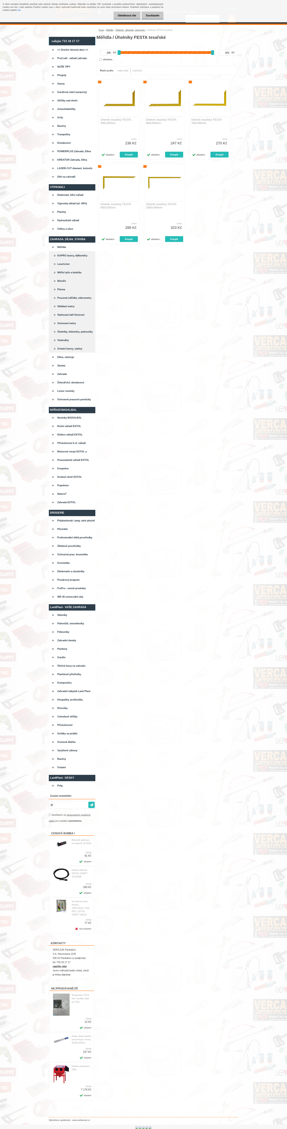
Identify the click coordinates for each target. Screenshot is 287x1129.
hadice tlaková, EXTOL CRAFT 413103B (80, 873)
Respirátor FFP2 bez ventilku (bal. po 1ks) (81, 998)
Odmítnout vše (127, 15)
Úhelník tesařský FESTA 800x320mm (115, 206)
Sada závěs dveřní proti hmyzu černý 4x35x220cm (81, 1039)
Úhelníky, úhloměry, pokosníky (130, 30)
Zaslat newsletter (60, 795)
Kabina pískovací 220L (81, 1068)
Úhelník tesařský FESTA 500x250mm (115, 121)
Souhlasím (152, 15)
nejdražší (137, 70)
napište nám (60, 966)
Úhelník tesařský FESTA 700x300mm (206, 121)
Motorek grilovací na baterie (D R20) (81, 842)
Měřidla (109, 30)
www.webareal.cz (81, 1120)
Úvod (101, 30)
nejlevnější (122, 70)
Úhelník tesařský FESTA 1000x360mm (161, 206)
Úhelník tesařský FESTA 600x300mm (161, 121)
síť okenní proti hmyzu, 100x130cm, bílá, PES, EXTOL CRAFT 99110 (81, 908)
